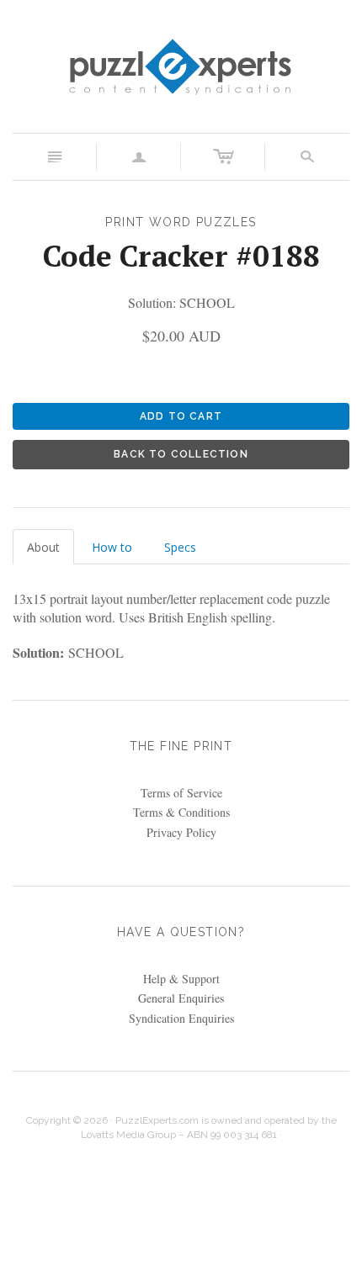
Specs (180, 547)
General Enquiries (181, 998)
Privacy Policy (181, 832)
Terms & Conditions (181, 812)
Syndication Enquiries (181, 1018)
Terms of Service (181, 793)
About (43, 547)
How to (112, 547)
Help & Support (181, 979)
